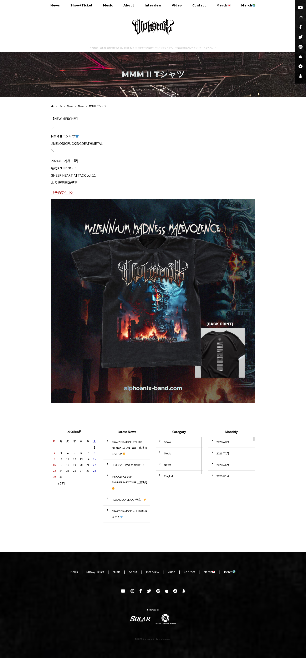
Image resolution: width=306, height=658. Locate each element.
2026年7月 (222, 453)
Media (168, 453)
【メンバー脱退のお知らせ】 (129, 465)
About (128, 5)
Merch (221, 5)
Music (108, 5)
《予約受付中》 (62, 192)
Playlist (168, 476)
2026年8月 (222, 442)
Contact (199, 5)
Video (177, 5)
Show (167, 442)
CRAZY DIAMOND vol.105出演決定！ (129, 514)
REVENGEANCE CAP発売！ (127, 500)
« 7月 (61, 483)
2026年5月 (222, 476)
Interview (153, 5)
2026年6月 (222, 465)
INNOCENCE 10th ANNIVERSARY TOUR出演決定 (129, 479)
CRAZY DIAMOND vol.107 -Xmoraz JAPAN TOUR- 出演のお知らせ (129, 447)
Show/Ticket (81, 5)
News (55, 5)
